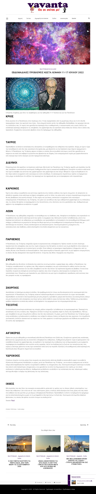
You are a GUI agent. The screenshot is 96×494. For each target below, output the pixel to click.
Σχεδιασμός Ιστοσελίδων (54, 489)
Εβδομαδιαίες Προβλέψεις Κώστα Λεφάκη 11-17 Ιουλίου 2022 (48, 72)
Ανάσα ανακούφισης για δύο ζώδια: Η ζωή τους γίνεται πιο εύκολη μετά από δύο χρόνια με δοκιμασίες (48, 464)
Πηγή (13, 400)
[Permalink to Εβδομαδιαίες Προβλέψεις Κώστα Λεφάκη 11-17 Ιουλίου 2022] (48, 64)
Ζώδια (19, 458)
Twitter (49, 482)
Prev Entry (13, 425)
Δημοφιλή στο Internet (24, 456)
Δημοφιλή (79, 456)
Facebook (39, 482)
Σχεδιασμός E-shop (69, 489)
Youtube (58, 482)
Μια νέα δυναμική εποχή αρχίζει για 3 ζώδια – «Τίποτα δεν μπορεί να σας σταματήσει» (77, 461)
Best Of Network (44, 69)
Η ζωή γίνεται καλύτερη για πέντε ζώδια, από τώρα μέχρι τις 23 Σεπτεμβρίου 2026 (19, 463)
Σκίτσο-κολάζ (52, 69)
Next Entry (83, 425)
